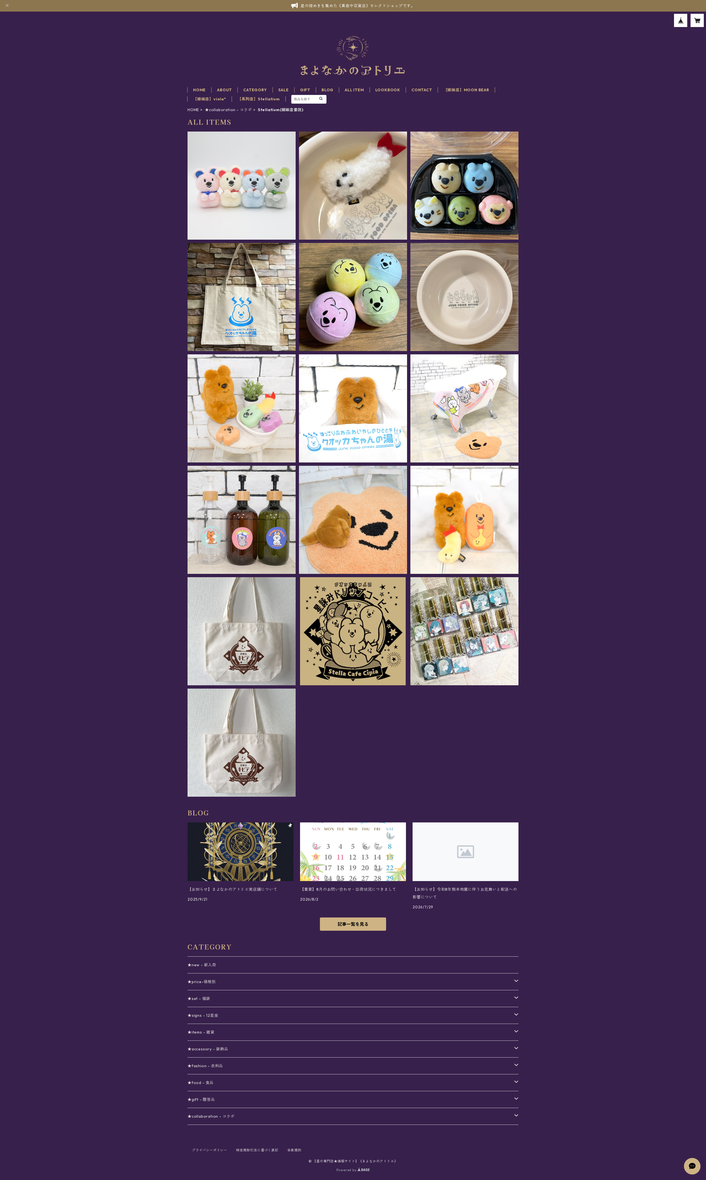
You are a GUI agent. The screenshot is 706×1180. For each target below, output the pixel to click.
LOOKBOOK (387, 89)
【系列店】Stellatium (258, 99)
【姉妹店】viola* (209, 99)
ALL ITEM (354, 89)
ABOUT (224, 89)
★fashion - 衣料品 (205, 1065)
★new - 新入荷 (202, 964)
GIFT (305, 89)
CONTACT (421, 89)
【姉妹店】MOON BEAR (466, 89)
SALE (283, 89)
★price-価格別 (202, 981)
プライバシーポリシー (209, 1150)
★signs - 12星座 (203, 1015)
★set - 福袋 (199, 998)
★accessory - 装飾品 (208, 1049)
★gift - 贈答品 (201, 1099)
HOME (199, 89)
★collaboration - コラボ (228, 109)
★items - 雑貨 (201, 1032)
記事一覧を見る (353, 924)
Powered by (347, 1170)
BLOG (327, 89)
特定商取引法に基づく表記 (257, 1150)
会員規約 (294, 1150)
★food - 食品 (201, 1082)
